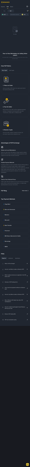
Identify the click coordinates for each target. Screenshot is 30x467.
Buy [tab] (4, 11)
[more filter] (27, 11)
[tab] (3, 6)
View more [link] (24, 190)
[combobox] (5, 14)
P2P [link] (8, 6)
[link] (15, 204)
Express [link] (3, 6)
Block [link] (11, 6)
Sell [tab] (10, 11)
